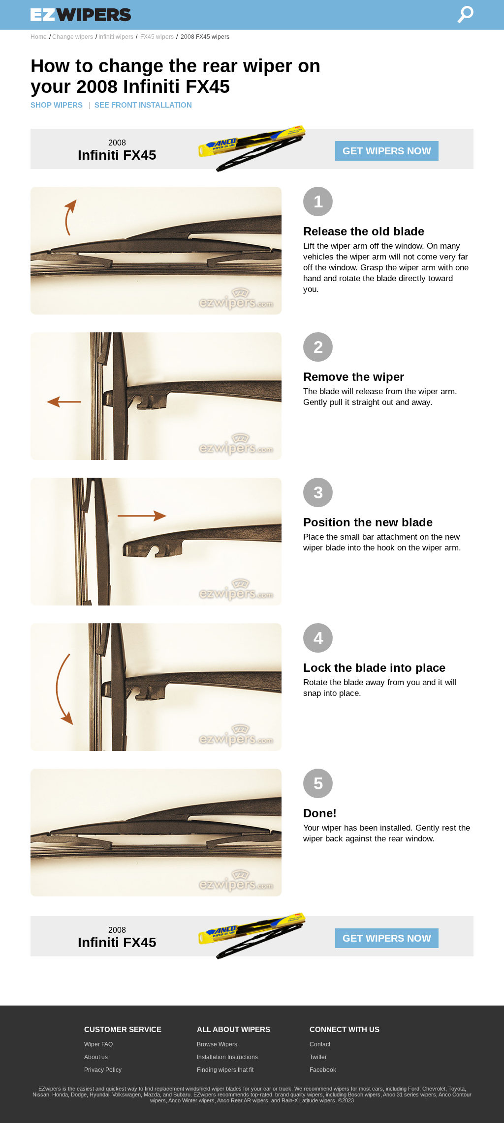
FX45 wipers (156, 36)
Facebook (323, 1069)
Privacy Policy (103, 1069)
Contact (320, 1044)
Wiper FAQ (98, 1044)
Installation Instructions (227, 1057)
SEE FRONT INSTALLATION (143, 105)
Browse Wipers (217, 1044)
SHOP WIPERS (57, 105)
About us (96, 1057)
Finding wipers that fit (225, 1069)
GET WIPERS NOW (387, 150)
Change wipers (72, 36)
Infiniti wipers (115, 36)
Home (39, 36)
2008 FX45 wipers (204, 36)
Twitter (318, 1057)
